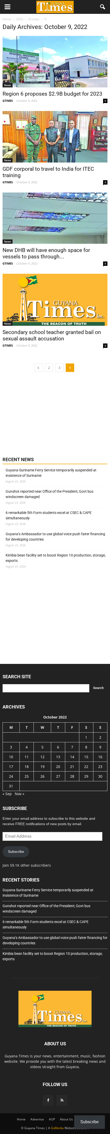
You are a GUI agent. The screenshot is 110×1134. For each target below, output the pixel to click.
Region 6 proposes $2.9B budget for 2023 (52, 94)
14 (72, 756)
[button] (103, 7)
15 (86, 756)
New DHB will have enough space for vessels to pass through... (46, 253)
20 (58, 766)
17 (11, 766)
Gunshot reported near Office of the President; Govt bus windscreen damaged (49, 494)
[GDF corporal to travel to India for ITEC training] (55, 137)
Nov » (19, 793)
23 (100, 766)
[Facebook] (48, 1100)
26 (42, 776)
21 (72, 766)
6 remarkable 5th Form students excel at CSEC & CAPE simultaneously (49, 515)
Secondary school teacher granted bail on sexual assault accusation (52, 335)
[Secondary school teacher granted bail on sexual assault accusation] (55, 300)
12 (42, 756)
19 (42, 766)
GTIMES (8, 101)
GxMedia (57, 1128)
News (7, 85)
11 (27, 756)
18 (27, 766)
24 (11, 776)
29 (86, 776)
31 (11, 786)
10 (11, 756)
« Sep (7, 793)
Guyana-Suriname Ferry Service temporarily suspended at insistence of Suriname (51, 473)
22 (86, 766)
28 (72, 776)
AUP (52, 1119)
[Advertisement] (41, 414)
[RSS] (62, 1100)
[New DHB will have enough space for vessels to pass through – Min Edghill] (55, 218)
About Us (66, 1119)
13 (58, 756)
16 (100, 756)
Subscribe (16, 851)
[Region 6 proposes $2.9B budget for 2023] (55, 61)
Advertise (37, 1119)
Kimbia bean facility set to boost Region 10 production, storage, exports (56, 558)
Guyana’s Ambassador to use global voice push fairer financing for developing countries (55, 536)
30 (100, 776)
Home (21, 1119)
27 (58, 776)
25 (27, 776)
